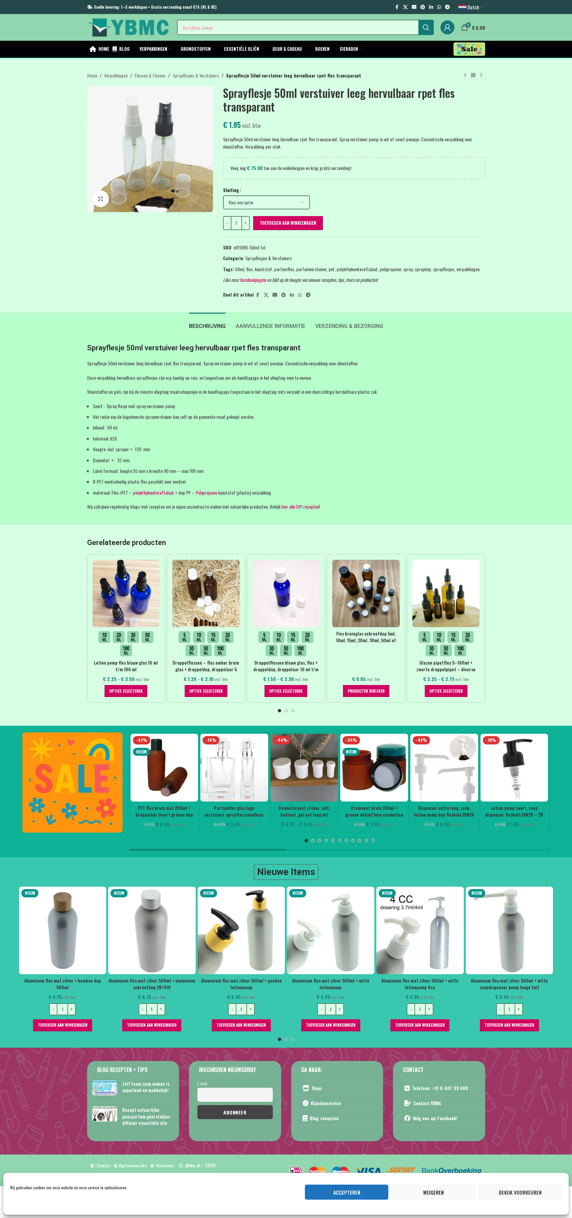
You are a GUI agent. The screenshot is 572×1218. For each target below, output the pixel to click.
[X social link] (405, 7)
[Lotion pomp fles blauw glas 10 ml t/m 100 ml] (126, 593)
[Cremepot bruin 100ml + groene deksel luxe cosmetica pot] (374, 768)
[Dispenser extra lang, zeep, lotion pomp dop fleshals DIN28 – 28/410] (444, 768)
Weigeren (433, 1192)
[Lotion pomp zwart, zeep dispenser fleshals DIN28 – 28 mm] (514, 768)
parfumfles (284, 269)
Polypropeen (206, 492)
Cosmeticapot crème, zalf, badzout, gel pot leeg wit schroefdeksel (304, 814)
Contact (104, 1165)
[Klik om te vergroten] (100, 198)
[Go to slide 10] (366, 840)
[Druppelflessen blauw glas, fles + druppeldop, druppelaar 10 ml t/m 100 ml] (286, 593)
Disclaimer (165, 1165)
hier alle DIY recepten (300, 506)
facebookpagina (253, 279)
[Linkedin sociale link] (431, 7)
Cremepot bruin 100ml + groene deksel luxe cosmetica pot (374, 814)
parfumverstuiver (311, 269)
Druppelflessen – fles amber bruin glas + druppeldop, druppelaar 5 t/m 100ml (206, 669)
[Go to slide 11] (373, 840)
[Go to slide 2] (286, 710)
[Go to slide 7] (346, 840)
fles (249, 269)
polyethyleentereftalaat (357, 269)
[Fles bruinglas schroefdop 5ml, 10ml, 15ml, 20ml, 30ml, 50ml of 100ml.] (366, 593)
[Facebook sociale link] (397, 7)
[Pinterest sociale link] (422, 7)
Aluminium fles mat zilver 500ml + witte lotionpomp (270, 984)
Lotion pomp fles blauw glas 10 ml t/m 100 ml (126, 666)
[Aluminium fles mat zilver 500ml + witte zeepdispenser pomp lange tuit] (449, 930)
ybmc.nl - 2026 (200, 1165)
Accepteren (346, 1192)
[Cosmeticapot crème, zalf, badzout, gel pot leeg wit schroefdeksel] (304, 768)
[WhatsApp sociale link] (439, 7)
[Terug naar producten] (473, 75)
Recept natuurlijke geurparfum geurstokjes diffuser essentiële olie (146, 1116)
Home (92, 75)
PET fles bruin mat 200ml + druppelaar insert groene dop (164, 811)
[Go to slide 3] (293, 710)
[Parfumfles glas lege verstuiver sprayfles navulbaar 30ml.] (234, 768)
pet (332, 269)
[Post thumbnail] (104, 1088)
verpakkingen (468, 269)
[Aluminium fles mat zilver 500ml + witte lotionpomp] (270, 930)
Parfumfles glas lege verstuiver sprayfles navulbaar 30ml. (234, 814)
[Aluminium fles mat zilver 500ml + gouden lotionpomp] (181, 930)
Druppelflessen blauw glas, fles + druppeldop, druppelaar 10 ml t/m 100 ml (286, 669)
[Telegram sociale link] (447, 7)
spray (408, 269)
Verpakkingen (116, 75)
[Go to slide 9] (359, 840)
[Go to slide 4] (326, 840)
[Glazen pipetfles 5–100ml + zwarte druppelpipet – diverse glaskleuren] (446, 593)
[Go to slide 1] (279, 710)
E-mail (202, 1083)
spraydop (423, 269)
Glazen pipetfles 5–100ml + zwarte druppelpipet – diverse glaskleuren (445, 669)
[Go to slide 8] (353, 840)
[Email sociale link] (414, 7)
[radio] (104, 637)
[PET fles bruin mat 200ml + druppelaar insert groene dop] (164, 768)
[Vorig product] (465, 75)
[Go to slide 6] (339, 840)
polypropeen (390, 269)
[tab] (207, 323)
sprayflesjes (443, 269)
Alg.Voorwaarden (133, 1165)
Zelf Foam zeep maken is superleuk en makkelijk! (145, 1087)
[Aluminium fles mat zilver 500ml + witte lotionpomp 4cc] (360, 930)
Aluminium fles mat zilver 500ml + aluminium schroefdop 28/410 (91, 984)
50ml (239, 269)
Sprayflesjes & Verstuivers (196, 75)
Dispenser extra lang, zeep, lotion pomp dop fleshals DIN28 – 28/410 (444, 814)
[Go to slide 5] (333, 840)
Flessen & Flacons (150, 75)
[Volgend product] (481, 75)
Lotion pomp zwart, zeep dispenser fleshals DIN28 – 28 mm (514, 814)
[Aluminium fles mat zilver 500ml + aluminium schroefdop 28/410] (92, 930)
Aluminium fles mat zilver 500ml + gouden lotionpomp (181, 984)
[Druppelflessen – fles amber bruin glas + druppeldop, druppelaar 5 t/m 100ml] (206, 593)
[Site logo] (128, 26)
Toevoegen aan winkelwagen (288, 222)
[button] (91, 1025)
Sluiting (231, 189)
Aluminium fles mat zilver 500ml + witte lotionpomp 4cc (359, 984)
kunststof (263, 269)
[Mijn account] (447, 27)
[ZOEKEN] (426, 27)
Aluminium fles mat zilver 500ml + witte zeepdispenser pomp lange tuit (449, 984)
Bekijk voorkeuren (520, 1192)
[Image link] (72, 781)
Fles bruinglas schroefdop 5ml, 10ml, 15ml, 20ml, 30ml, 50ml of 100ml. (366, 640)
